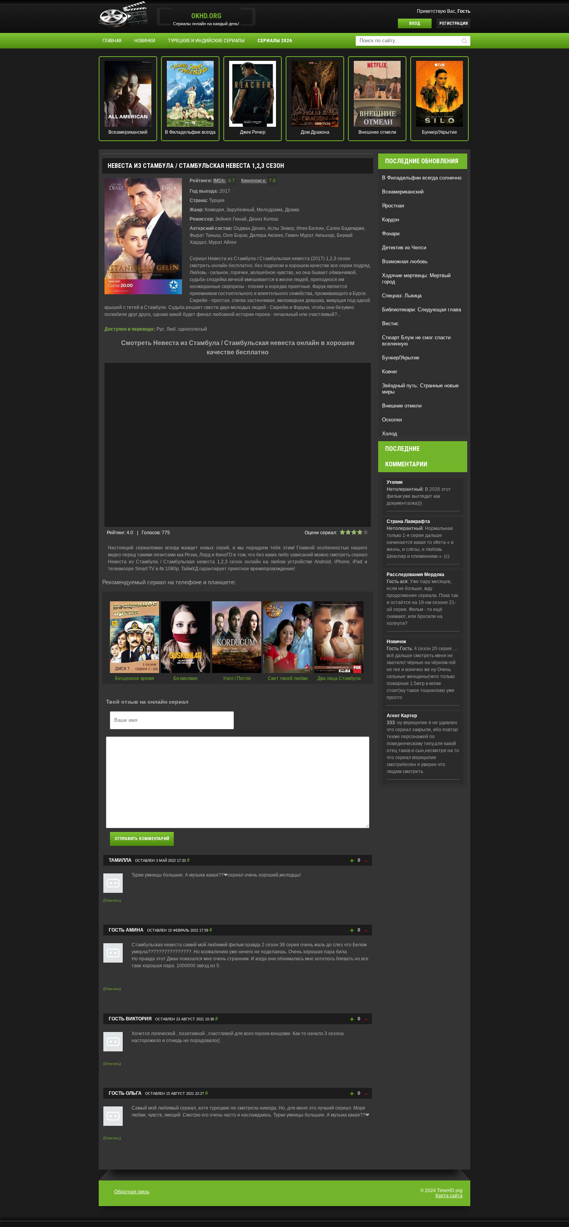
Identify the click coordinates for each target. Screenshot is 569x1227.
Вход (414, 23)
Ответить (112, 901)
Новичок (396, 641)
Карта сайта (449, 1195)
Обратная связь (131, 1191)
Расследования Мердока (415, 574)
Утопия (395, 482)
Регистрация (453, 23)
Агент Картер (402, 715)
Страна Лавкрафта (408, 521)
